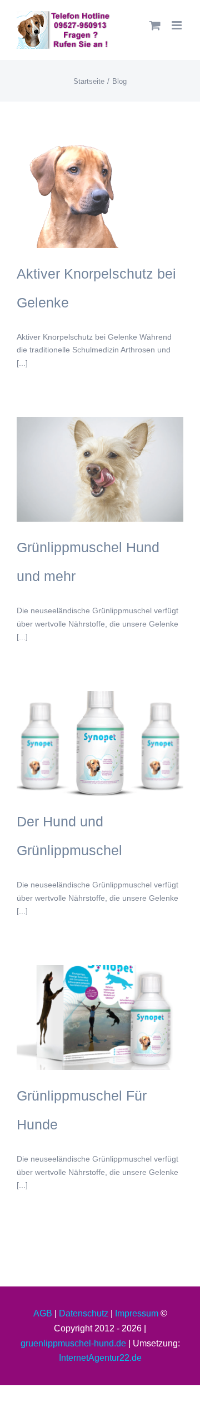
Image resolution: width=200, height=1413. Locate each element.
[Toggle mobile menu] (177, 25)
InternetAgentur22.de (100, 1357)
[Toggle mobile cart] (155, 25)
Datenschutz (83, 1313)
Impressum (136, 1313)
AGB (42, 1313)
